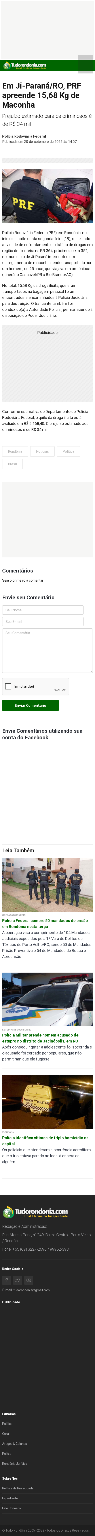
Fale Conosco (11, 1508)
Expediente (10, 1498)
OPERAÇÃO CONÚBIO (14, 915)
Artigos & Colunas (14, 1443)
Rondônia (15, 451)
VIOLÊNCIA (8, 1132)
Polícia (6, 1453)
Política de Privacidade (18, 1488)
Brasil (12, 464)
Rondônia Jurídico (14, 1463)
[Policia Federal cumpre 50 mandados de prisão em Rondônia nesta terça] (47, 885)
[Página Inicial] (24, 65)
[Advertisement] (47, 520)
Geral (6, 1433)
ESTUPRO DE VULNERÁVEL (16, 1030)
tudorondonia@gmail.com (31, 1290)
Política (68, 451)
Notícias (42, 451)
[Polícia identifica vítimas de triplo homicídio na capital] (47, 1102)
